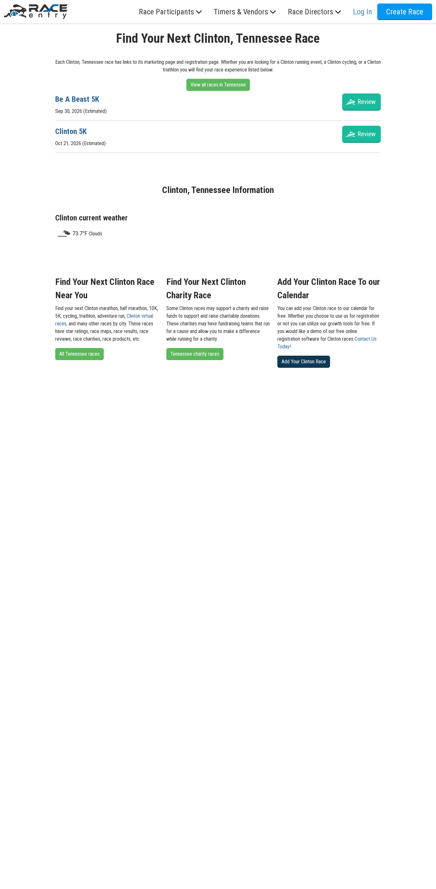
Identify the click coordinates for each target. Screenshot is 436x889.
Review (366, 102)
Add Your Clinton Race (304, 362)
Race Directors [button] (310, 11)
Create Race (404, 11)
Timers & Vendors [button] (241, 11)
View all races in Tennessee (218, 85)
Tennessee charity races (194, 354)
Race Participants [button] (166, 11)
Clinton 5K (71, 131)
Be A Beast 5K (77, 99)
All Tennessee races (79, 354)
